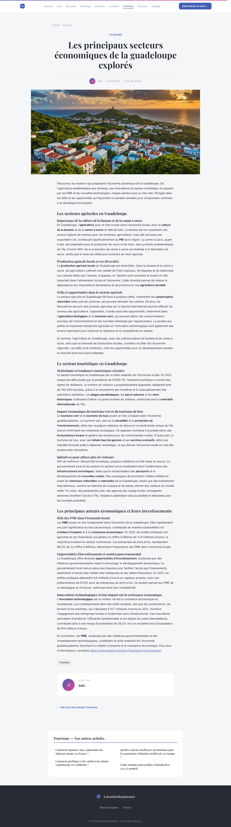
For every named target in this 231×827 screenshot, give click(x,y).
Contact (126, 807)
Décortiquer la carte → (195, 6)
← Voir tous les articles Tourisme (77, 707)
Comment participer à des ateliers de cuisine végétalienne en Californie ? (82, 762)
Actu (59, 6)
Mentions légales (109, 807)
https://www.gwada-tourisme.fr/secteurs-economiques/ (125, 650)
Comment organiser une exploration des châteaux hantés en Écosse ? (79, 751)
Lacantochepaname (119, 796)
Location (114, 6)
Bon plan (71, 6)
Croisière (100, 6)
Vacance (142, 6)
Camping (85, 6)
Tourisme (128, 6)
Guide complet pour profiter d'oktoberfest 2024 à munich (145, 766)
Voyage (155, 6)
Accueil (48, 6)
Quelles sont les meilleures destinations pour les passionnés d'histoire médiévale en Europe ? (147, 753)
